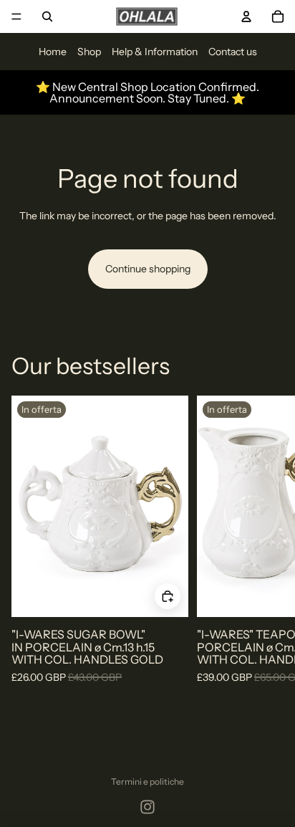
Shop (89, 51)
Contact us (232, 51)
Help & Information (155, 51)
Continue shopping (147, 268)
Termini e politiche (147, 781)
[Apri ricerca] (47, 16)
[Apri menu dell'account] (246, 16)
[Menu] (16, 16)
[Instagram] (147, 807)
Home (53, 51)
